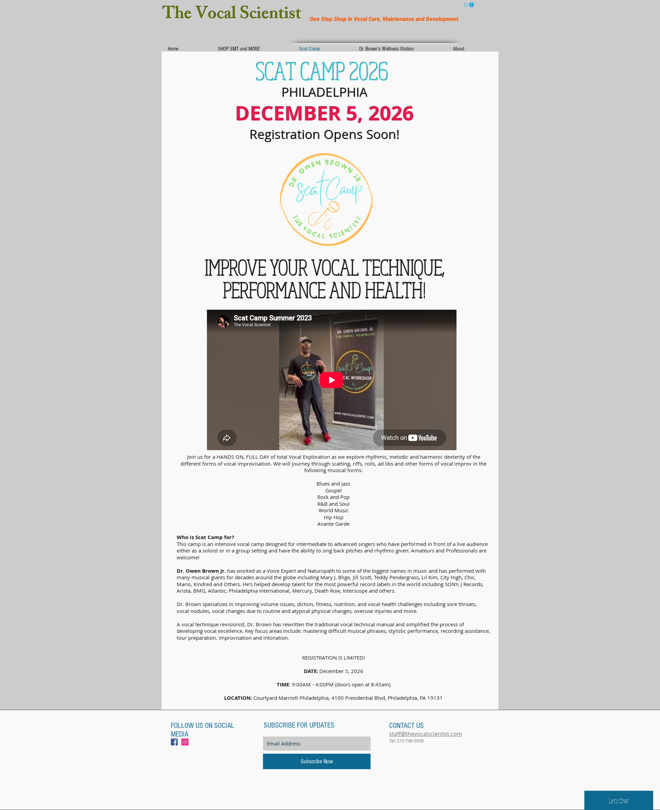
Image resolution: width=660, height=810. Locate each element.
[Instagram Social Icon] (185, 742)
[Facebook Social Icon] (174, 742)
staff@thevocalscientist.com (425, 734)
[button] (469, 4)
